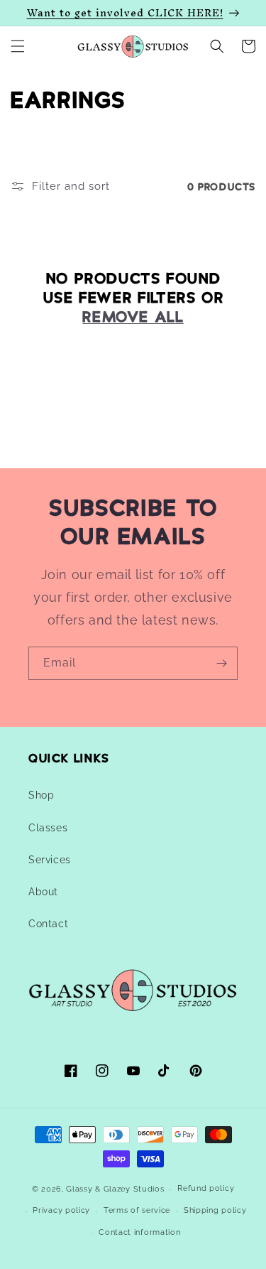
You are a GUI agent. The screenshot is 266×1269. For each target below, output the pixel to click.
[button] (17, 46)
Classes (47, 827)
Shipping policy (215, 1210)
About (43, 891)
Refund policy (205, 1188)
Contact (48, 923)
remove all (132, 315)
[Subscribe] (221, 663)
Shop (41, 795)
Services (49, 859)
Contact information (139, 1232)
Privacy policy (61, 1210)
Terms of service (137, 1210)
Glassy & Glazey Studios (115, 1189)
